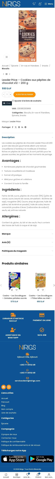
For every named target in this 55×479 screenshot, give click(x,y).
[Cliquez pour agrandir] (7, 57)
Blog (3, 405)
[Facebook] (3, 387)
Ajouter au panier (24, 94)
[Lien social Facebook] (12, 127)
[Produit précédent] (3, 74)
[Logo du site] (11, 3)
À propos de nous (9, 434)
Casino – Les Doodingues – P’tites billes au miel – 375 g (40, 298)
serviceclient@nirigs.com (27, 380)
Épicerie (14, 65)
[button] (12, 290)
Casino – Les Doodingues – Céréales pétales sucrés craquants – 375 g (14, 298)
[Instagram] (9, 387)
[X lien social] (15, 127)
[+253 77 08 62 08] (27, 362)
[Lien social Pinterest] (19, 127)
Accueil (5, 65)
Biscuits (5, 68)
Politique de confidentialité (13, 441)
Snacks (45, 65)
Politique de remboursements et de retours (20, 445)
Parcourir (5, 402)
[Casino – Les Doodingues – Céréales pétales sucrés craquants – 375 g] (14, 280)
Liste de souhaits (8, 412)
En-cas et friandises (30, 65)
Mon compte (7, 409)
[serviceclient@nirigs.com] (27, 378)
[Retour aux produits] (6, 74)
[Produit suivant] (9, 74)
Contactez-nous (8, 438)
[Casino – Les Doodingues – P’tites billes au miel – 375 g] (40, 280)
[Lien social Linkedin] (22, 127)
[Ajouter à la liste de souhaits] (16, 290)
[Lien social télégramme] (25, 127)
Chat (8, 103)
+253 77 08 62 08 (27, 365)
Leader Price (15, 121)
